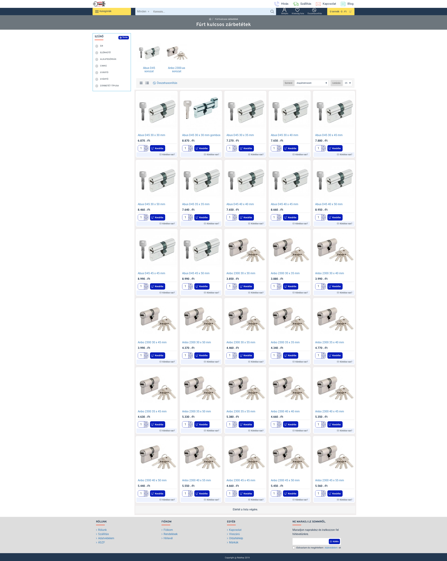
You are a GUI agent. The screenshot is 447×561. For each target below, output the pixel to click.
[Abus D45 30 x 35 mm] (245, 112)
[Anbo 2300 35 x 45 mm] (156, 388)
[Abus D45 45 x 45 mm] (156, 250)
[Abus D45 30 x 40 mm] (289, 112)
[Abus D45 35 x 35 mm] (201, 181)
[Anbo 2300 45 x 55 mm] (334, 457)
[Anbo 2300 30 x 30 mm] (245, 250)
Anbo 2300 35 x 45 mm (152, 411)
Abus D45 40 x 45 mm (284, 204)
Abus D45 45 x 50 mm (196, 273)
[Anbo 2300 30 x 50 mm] (201, 319)
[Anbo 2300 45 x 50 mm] (289, 457)
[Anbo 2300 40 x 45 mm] (334, 388)
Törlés (125, 37)
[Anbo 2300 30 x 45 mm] (156, 319)
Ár (101, 46)
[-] (146, 149)
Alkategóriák (108, 59)
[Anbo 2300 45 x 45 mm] (245, 457)
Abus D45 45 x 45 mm (151, 273)
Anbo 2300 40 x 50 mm (152, 480)
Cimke (103, 66)
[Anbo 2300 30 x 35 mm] (289, 250)
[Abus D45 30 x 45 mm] (334, 112)
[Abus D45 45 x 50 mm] (201, 250)
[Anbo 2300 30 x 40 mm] (334, 250)
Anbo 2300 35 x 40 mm (329, 342)
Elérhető (105, 52)
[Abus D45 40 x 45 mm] (289, 181)
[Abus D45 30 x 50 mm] (156, 181)
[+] (146, 146)
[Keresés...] (272, 11)
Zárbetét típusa (109, 85)
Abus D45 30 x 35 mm (240, 135)
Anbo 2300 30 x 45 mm (152, 342)
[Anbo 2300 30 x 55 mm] (245, 319)
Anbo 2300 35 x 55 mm (240, 411)
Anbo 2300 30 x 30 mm (240, 273)
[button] (157, 148)
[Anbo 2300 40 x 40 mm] (289, 388)
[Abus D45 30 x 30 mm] (156, 112)
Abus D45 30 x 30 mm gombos (201, 135)
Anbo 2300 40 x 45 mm (329, 411)
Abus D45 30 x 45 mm (329, 135)
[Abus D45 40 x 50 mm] (334, 181)
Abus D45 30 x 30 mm (151, 135)
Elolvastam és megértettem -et (318, 547)
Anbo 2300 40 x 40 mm (285, 411)
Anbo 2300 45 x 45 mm (240, 480)
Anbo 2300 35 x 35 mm (285, 342)
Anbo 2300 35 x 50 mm (196, 411)
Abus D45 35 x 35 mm (196, 204)
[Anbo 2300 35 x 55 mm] (245, 388)
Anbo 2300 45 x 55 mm (329, 480)
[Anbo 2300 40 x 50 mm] (156, 457)
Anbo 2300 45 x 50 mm (285, 480)
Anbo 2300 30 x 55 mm (240, 342)
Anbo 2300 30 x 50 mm (196, 342)
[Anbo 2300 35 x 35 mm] (289, 319)
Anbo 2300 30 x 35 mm (285, 273)
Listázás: (336, 83)
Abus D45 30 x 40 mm (284, 135)
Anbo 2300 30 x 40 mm (329, 273)
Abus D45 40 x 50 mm (329, 204)
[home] (210, 19)
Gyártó (104, 72)
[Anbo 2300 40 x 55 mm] (201, 457)
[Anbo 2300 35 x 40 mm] (334, 319)
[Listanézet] (147, 83)
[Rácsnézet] (141, 83)
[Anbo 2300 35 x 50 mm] (201, 388)
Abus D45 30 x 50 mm (151, 204)
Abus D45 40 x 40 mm (240, 204)
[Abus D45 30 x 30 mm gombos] (201, 112)
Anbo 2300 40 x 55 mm (196, 480)
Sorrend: (289, 83)
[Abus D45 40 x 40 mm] (245, 181)
